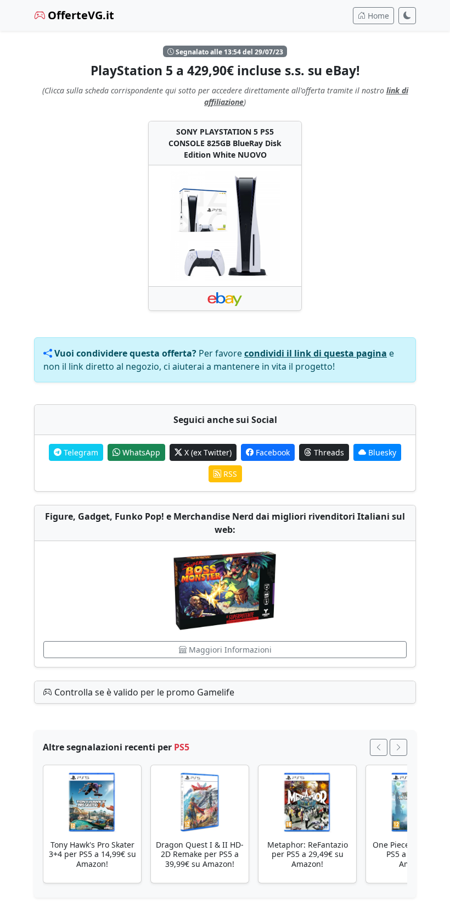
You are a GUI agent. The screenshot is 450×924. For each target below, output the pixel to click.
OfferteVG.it (79, 15)
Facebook (272, 452)
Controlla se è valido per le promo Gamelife (143, 692)
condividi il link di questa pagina (315, 353)
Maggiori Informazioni (229, 649)
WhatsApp (140, 452)
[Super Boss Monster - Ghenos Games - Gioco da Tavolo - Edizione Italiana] (225, 591)
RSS (229, 474)
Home (377, 15)
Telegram (79, 452)
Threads (328, 452)
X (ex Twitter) (207, 452)
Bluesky (381, 452)
